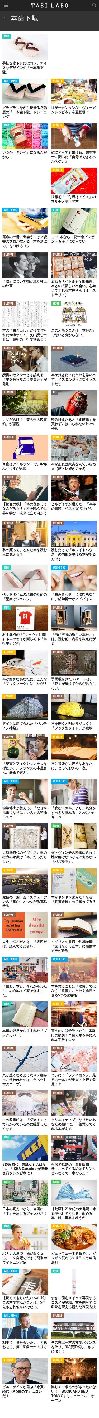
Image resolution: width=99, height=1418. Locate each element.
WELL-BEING (10, 81)
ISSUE (56, 303)
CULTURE (8, 254)
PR (54, 392)
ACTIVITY (57, 81)
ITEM (6, 36)
